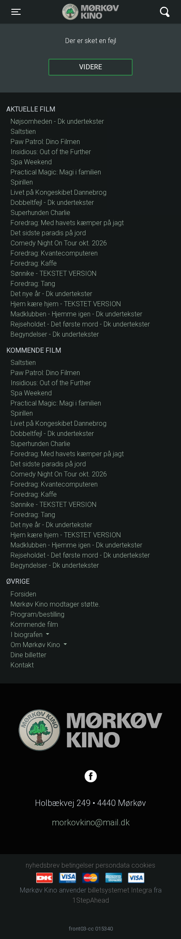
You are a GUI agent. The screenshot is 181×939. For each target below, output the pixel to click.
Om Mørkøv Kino (36, 645)
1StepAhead (90, 900)
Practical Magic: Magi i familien (56, 172)
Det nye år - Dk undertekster (51, 294)
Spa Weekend (31, 162)
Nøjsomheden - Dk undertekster (57, 121)
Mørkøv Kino (82, 12)
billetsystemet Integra (120, 890)
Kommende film (34, 625)
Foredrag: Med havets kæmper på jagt (67, 223)
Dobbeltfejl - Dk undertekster (52, 203)
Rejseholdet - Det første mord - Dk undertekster (80, 324)
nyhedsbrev (43, 865)
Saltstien (23, 132)
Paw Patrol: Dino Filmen (45, 142)
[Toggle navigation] (165, 12)
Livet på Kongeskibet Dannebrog (58, 192)
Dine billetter (28, 655)
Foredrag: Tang (33, 284)
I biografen (27, 635)
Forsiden (23, 594)
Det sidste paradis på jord (48, 233)
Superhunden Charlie (40, 213)
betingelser (77, 865)
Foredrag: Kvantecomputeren (54, 253)
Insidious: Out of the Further (51, 152)
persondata (113, 865)
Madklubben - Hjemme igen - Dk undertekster (76, 314)
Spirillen (22, 182)
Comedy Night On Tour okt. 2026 (59, 243)
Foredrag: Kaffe (34, 263)
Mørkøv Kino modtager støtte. (55, 604)
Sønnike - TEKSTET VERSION (53, 273)
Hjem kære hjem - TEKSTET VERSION (66, 304)
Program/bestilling (37, 614)
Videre (90, 67)
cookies (143, 865)
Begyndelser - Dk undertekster (55, 334)
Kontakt (22, 665)
